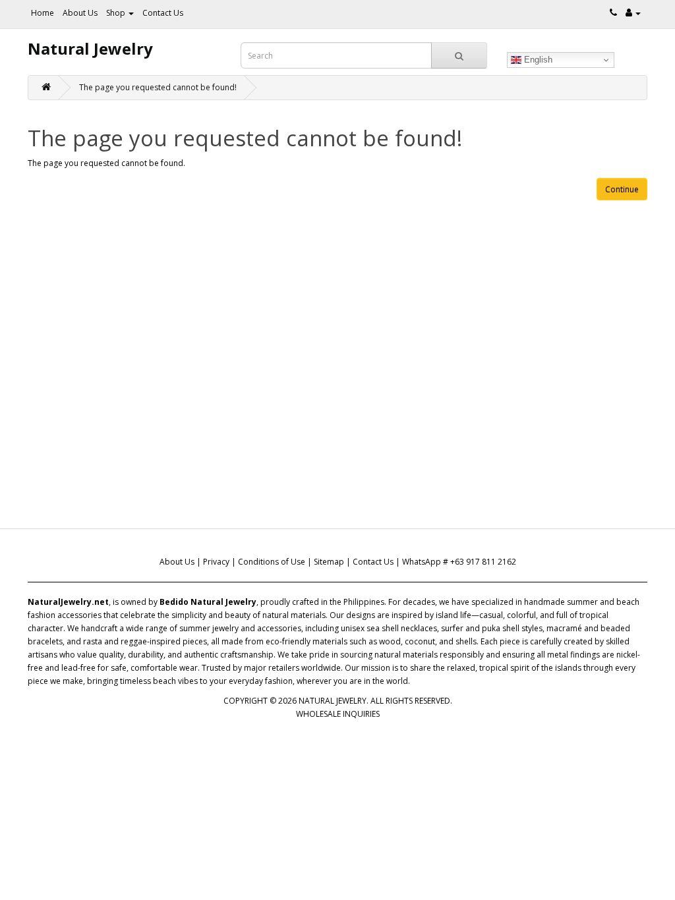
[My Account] (633, 12)
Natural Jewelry (90, 48)
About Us (80, 12)
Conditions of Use (271, 561)
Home (42, 12)
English (536, 60)
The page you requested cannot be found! (158, 87)
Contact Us (162, 12)
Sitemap (329, 561)
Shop (116, 12)
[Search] (459, 55)
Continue (622, 189)
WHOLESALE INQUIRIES (338, 713)
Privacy (216, 561)
